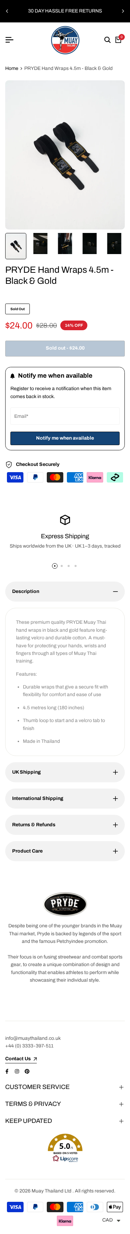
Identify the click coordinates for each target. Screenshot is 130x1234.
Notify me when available (65, 438)
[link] (65, 904)
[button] (65, 1148)
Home (11, 68)
